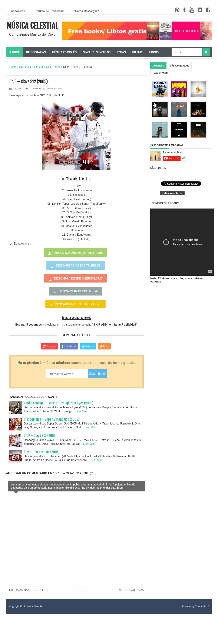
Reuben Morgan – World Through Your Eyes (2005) (58, 403)
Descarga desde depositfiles (78, 252)
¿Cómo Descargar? (86, 11)
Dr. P (41, 88)
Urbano (58, 88)
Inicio (81, 589)
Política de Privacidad (49, 11)
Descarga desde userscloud (78, 278)
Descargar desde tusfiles (78, 265)
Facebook (69, 346)
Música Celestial (32, 25)
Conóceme (18, 11)
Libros (154, 52)
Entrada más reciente (27, 589)
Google (51, 346)
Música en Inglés (64, 52)
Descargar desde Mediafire (78, 304)
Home (15, 52)
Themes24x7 (202, 606)
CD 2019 (137, 52)
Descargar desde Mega (78, 291)
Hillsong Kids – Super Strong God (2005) (51, 419)
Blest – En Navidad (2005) (42, 452)
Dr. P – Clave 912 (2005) (40, 435)
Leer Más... (83, 411)
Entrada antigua (130, 589)
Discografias (36, 52)
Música (49, 88)
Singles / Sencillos (96, 52)
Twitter (89, 346)
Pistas (121, 52)
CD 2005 (33, 88)
